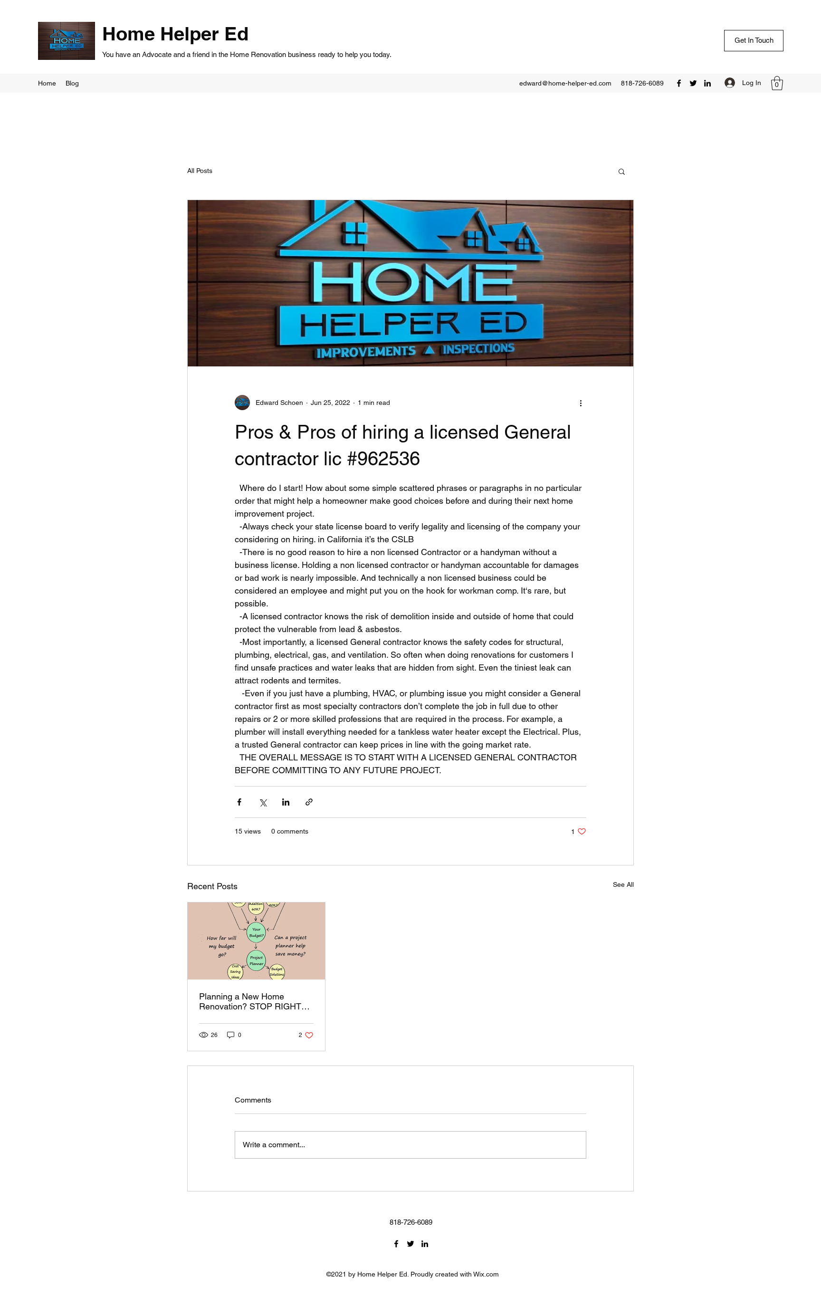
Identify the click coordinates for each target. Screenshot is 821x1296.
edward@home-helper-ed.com (565, 83)
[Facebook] (679, 83)
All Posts (199, 170)
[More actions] (580, 402)
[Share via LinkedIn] (285, 801)
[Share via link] (309, 801)
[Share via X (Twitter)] (262, 801)
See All (623, 884)
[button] (777, 83)
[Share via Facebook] (239, 801)
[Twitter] (693, 83)
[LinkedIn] (707, 83)
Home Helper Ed (178, 33)
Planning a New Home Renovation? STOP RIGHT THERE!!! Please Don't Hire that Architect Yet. (251, 1001)
